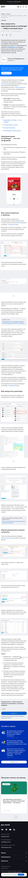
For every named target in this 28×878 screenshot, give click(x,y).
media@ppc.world (5, 842)
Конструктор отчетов (7, 538)
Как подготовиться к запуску (10, 124)
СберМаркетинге (12, 47)
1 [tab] (13, 461)
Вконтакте (6, 35)
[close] (27, 657)
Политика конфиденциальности (15, 872)
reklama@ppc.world (6, 847)
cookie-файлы (14, 874)
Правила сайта (4, 868)
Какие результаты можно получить (12, 130)
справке (11, 224)
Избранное (2, 35)
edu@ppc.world (5, 836)
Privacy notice (24, 657)
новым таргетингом (20, 87)
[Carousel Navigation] (14, 817)
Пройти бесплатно (14, 3)
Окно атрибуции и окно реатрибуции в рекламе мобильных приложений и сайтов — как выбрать (13, 322)
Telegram (10, 35)
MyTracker (17, 222)
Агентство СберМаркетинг (16, 58)
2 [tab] (14, 461)
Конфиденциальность (6, 866)
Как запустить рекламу (9, 127)
